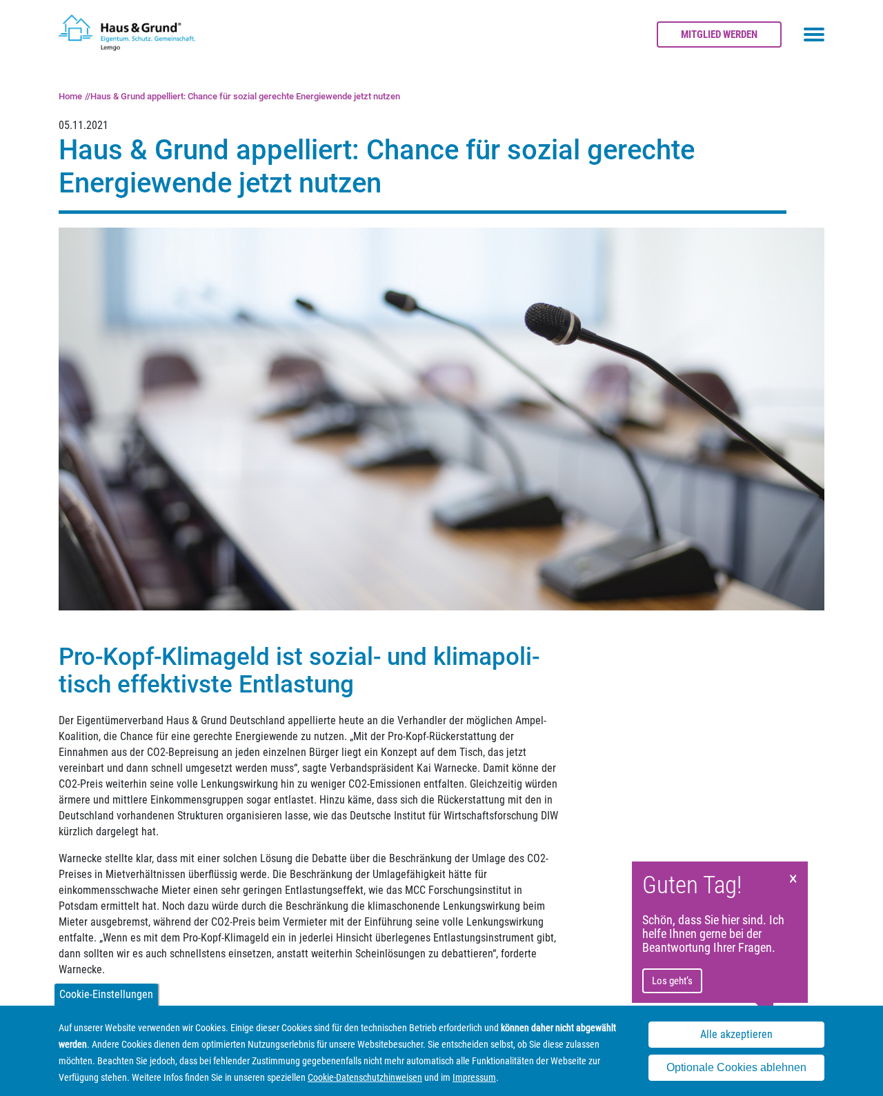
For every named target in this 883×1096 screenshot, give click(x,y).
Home (70, 96)
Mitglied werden (719, 34)
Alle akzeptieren (736, 1034)
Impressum (474, 1077)
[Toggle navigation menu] (814, 34)
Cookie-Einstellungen (106, 994)
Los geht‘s (672, 981)
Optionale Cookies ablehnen (736, 1067)
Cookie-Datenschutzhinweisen (365, 1077)
